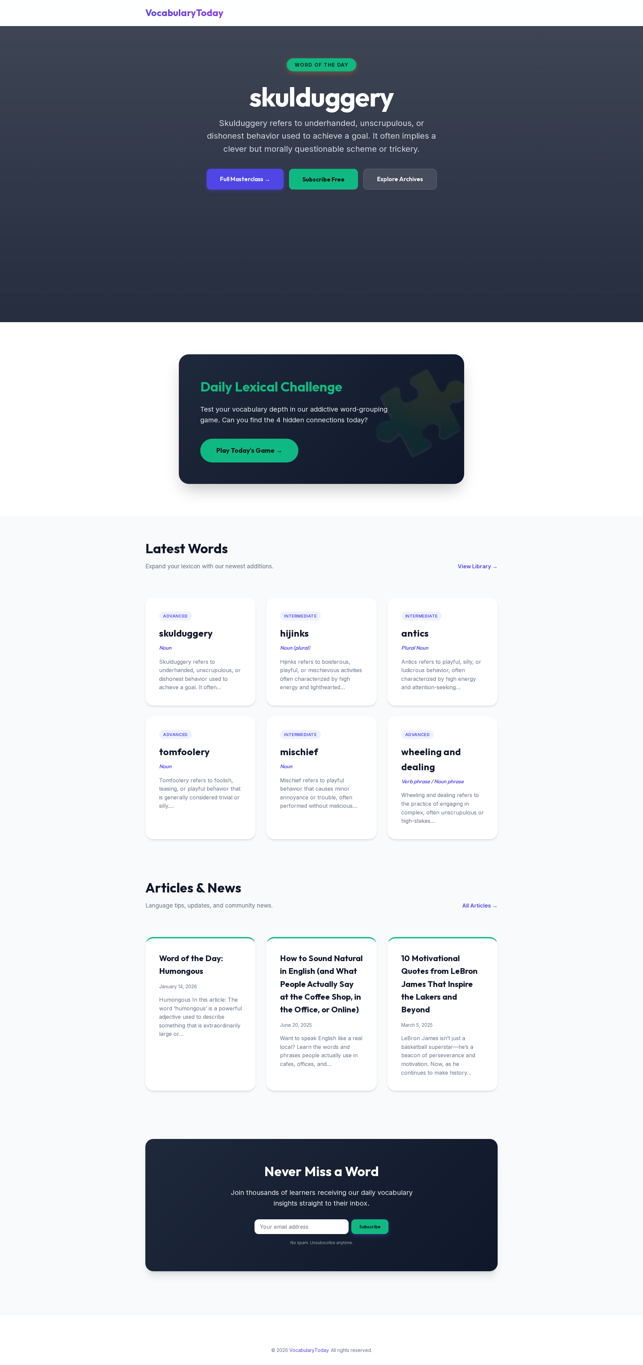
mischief (299, 752)
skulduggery (186, 633)
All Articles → (480, 905)
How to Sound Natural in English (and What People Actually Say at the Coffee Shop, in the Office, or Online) (321, 984)
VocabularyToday (184, 12)
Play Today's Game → (249, 450)
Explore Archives (400, 179)
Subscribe (369, 1226)
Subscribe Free (323, 179)
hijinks (294, 633)
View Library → (478, 566)
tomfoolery (184, 752)
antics (415, 633)
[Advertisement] (321, 240)
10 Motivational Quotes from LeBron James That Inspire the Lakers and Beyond (439, 984)
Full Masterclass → (245, 179)
